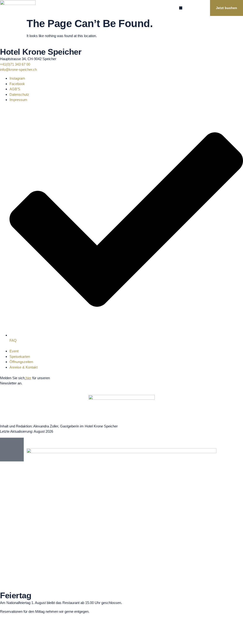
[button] (180, 8)
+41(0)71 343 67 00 (15, 64)
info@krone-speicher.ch (18, 69)
